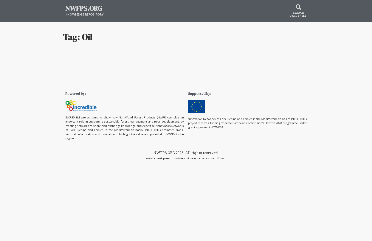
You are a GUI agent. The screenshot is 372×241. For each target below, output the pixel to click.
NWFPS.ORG (83, 8)
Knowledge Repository (84, 14)
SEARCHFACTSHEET (298, 14)
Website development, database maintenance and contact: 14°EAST (186, 158)
